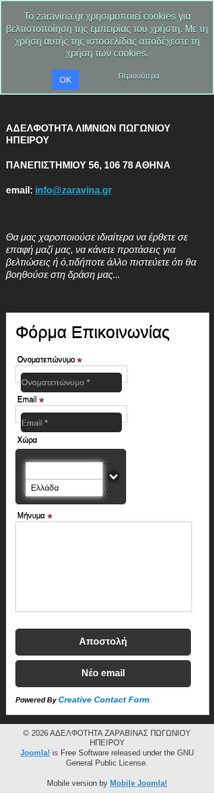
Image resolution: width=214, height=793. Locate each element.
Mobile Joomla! (138, 783)
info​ (73, 190)
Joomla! (35, 752)
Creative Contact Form (103, 699)
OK (65, 80)
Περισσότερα (138, 76)
